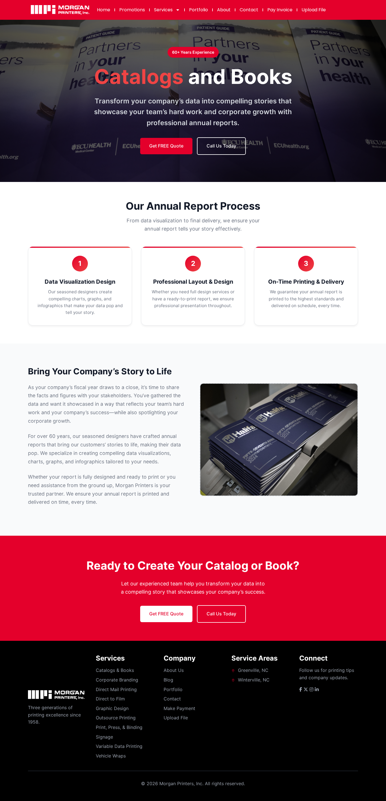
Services (163, 9)
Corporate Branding (117, 680)
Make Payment (179, 708)
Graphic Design (112, 708)
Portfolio (198, 9)
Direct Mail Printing (116, 689)
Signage (104, 737)
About (224, 9)
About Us (174, 670)
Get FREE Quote (166, 146)
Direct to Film (110, 699)
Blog (168, 680)
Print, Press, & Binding (119, 727)
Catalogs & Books (115, 670)
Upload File (314, 9)
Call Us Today (221, 146)
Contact (249, 9)
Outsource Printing (116, 717)
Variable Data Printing (119, 746)
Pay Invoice (279, 9)
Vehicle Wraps (111, 756)
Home (103, 9)
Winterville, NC (254, 680)
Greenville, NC (253, 670)
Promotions (132, 9)
